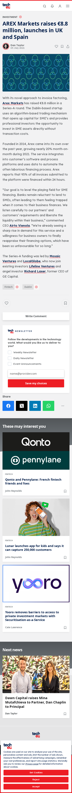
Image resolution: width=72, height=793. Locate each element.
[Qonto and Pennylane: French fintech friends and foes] (36, 451)
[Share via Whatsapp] (49, 406)
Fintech (9, 286)
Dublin (28, 286)
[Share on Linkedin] (36, 406)
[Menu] (67, 6)
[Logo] (8, 6)
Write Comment (36, 316)
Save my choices (36, 383)
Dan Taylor (11, 713)
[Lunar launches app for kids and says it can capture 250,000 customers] (36, 517)
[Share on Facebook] (9, 406)
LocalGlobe (32, 261)
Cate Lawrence (13, 627)
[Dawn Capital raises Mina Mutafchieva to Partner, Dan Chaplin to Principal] (36, 674)
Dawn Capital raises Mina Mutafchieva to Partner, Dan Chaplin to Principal (35, 702)
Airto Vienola (20, 225)
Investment (10, 17)
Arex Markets (13, 103)
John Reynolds (13, 490)
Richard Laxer (35, 271)
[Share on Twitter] (22, 406)
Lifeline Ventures (42, 266)
